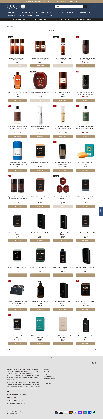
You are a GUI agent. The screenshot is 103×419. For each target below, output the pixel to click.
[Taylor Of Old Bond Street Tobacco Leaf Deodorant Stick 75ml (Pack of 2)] (17, 185)
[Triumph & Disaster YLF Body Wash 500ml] (40, 289)
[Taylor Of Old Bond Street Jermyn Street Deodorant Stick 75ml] (85, 80)
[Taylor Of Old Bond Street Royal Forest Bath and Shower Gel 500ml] (85, 115)
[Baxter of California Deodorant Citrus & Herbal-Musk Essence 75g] (17, 150)
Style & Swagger (20, 411)
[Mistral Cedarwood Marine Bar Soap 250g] (85, 185)
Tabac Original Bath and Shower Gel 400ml (17, 93)
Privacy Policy (48, 383)
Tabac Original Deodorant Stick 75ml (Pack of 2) (40, 58)
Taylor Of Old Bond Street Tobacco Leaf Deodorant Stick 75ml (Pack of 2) (17, 198)
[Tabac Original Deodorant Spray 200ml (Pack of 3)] (17, 46)
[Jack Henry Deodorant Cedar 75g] (40, 221)
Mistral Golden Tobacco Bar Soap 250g (40, 163)
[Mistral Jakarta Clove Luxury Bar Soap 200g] (63, 324)
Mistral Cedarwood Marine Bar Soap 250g (85, 197)
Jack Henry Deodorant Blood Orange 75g (63, 302)
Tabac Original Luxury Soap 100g (40, 92)
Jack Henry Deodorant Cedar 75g (40, 233)
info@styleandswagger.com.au (15, 400)
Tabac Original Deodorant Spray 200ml (63, 58)
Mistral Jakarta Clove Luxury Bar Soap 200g (63, 336)
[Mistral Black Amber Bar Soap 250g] (85, 221)
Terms (45, 381)
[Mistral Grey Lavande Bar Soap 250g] (17, 324)
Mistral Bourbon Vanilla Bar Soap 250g (17, 233)
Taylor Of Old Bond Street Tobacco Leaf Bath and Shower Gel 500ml (17, 127)
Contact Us (47, 372)
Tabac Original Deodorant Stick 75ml (63, 93)
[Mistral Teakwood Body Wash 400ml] (85, 324)
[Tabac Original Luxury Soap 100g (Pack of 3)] (63, 185)
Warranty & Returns (49, 378)
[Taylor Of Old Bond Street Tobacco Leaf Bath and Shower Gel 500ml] (17, 115)
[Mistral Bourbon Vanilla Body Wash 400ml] (63, 255)
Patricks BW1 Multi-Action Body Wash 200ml (40, 127)
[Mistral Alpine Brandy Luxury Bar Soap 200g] (40, 324)
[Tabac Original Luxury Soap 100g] (40, 80)
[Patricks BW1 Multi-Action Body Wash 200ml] (40, 115)
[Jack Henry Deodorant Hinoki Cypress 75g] (63, 221)
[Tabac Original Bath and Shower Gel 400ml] (17, 80)
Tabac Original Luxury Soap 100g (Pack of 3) (63, 197)
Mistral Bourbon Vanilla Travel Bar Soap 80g (85, 302)
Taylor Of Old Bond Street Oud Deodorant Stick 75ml (63, 163)
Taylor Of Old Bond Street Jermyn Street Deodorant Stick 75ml (86, 93)
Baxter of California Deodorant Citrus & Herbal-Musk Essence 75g (17, 163)
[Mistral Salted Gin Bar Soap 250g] (17, 255)
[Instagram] (95, 363)
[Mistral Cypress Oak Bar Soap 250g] (40, 255)
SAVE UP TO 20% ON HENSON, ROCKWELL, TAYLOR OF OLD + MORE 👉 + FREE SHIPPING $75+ (51, 1)
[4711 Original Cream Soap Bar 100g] (85, 150)
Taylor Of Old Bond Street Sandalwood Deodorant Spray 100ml (63, 128)
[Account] (91, 6)
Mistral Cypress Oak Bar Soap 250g (40, 267)
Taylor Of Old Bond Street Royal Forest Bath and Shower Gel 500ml (85, 127)
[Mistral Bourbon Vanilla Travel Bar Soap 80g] (85, 289)
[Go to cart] (94, 6)
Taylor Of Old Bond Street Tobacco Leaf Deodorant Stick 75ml (85, 58)
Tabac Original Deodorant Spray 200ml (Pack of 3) (17, 58)
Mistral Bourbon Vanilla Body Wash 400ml (63, 268)
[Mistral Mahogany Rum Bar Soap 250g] (40, 185)
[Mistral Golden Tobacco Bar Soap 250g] (40, 150)
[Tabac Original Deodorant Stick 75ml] (63, 80)
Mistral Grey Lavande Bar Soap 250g (17, 336)
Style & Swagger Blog (50, 376)
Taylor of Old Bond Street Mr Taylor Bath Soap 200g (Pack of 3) (17, 302)
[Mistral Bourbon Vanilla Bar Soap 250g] (17, 221)
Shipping (46, 374)
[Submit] (85, 6)
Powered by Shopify (12, 413)
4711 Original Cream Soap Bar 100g (85, 163)
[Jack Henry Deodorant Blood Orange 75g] (63, 289)
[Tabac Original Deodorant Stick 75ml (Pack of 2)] (40, 46)
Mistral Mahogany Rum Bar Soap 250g (40, 197)
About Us (46, 369)
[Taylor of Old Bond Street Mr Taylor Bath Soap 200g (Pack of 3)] (17, 289)
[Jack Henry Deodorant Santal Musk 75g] (85, 255)
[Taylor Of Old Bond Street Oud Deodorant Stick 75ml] (63, 150)
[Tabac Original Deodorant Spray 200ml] (63, 46)
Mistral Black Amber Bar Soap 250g (85, 233)
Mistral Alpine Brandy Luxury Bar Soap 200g (40, 336)
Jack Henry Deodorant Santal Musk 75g (85, 268)
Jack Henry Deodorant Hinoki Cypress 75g (63, 233)
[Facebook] (93, 363)
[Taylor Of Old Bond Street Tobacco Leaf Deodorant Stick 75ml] (85, 46)
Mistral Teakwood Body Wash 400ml (86, 336)
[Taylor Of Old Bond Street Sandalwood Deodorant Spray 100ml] (63, 115)
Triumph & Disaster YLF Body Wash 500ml (40, 302)
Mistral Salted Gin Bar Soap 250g (17, 267)
